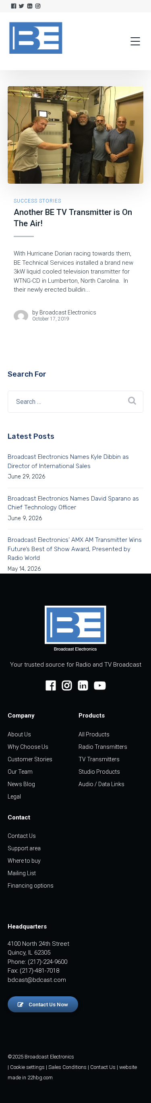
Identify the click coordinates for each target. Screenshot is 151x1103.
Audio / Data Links (101, 784)
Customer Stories (30, 759)
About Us (19, 734)
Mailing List (22, 873)
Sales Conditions (67, 1067)
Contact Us (22, 836)
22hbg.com (40, 1078)
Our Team (20, 771)
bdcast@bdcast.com (37, 979)
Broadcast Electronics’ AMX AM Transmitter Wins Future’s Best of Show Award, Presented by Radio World (75, 549)
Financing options (31, 885)
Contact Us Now (47, 1004)
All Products (94, 734)
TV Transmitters (99, 759)
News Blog (21, 784)
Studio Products (99, 771)
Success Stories (37, 201)
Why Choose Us (28, 747)
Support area (24, 848)
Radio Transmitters (103, 747)
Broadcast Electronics (67, 312)
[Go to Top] (135, 1085)
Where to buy (24, 861)
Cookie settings (27, 1067)
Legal (14, 796)
